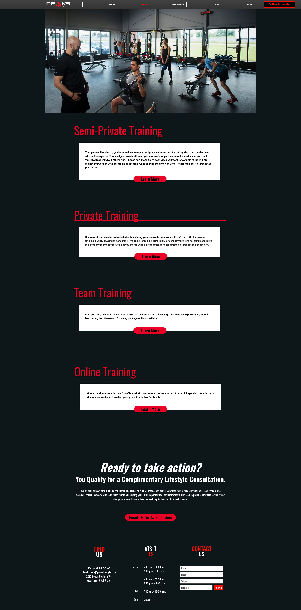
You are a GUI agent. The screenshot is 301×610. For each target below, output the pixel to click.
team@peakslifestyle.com (103, 572)
